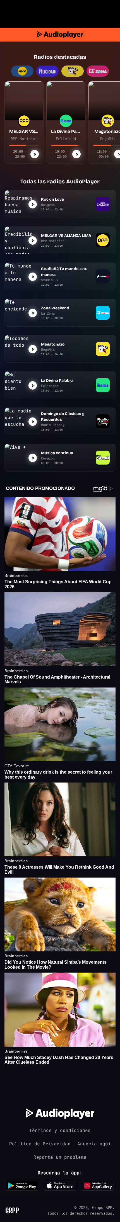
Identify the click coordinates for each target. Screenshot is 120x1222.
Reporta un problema (60, 1157)
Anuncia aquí (94, 1144)
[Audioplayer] (60, 34)
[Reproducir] (34, 154)
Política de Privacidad (40, 1144)
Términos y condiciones (60, 1130)
